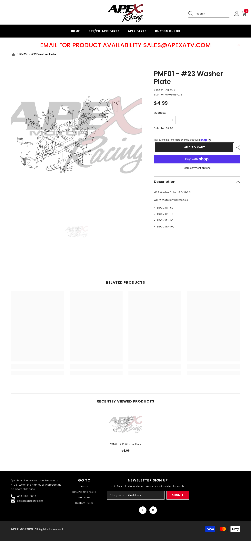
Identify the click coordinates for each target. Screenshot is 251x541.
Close (238, 45)
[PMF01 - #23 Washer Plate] (125, 424)
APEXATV (171, 90)
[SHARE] (236, 147)
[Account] (236, 13)
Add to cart (193, 147)
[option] (76, 136)
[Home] (13, 55)
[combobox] (212, 13)
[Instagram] (153, 510)
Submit (178, 495)
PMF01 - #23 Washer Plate (125, 444)
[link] (37, 366)
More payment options (197, 168)
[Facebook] (142, 510)
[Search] (208, 14)
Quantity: (160, 112)
